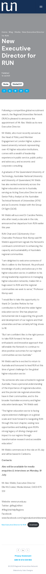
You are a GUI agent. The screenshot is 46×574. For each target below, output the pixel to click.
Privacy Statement (23, 556)
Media (17, 32)
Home (4, 32)
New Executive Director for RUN (14, 525)
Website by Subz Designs (23, 570)
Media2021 (17, 84)
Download (33, 525)
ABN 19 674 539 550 (23, 560)
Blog (11, 32)
